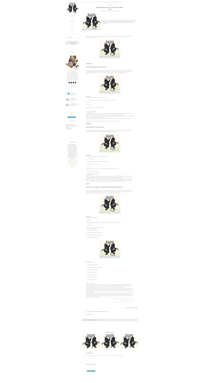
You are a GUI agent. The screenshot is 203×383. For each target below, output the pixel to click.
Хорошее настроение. (72, 70)
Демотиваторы (72, 124)
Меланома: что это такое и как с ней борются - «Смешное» (74, 94)
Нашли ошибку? (113, 11)
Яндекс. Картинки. (131, 300)
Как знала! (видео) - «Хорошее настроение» (74, 104)
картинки (67, 127)
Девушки (72, 29)
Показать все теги (69, 128)
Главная (72, 19)
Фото (91, 311)
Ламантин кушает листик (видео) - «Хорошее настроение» (74, 99)
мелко (106, 311)
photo (67, 124)
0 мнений (108, 11)
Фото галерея (72, 24)
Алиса (91, 314)
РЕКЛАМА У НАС (72, 166)
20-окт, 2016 (103, 11)
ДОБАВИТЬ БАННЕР (72, 117)
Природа (72, 31)
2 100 (119, 11)
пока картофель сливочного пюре (98, 311)
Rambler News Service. (131, 298)
